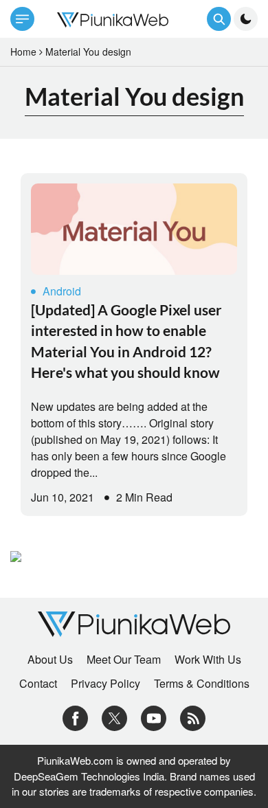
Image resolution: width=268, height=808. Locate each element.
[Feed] (192, 717)
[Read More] (134, 229)
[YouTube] (153, 717)
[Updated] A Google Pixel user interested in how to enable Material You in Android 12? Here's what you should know (126, 341)
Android (62, 291)
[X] (114, 717)
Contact (38, 684)
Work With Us (208, 659)
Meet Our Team (124, 659)
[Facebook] (75, 717)
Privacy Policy (105, 684)
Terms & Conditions (201, 684)
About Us (50, 659)
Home (23, 51)
